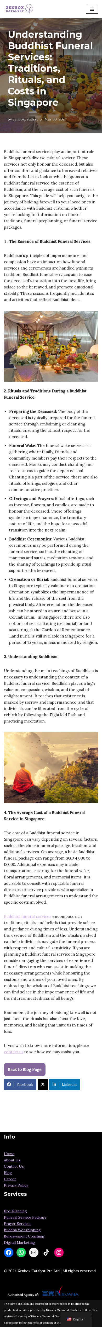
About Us (12, 1160)
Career (10, 1179)
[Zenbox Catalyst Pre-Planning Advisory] (19, 9)
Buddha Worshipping (22, 1230)
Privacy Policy (16, 1185)
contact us (13, 1051)
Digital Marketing (19, 1242)
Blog (8, 1172)
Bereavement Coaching (24, 1236)
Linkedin (69, 1084)
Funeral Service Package (25, 1217)
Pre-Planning (15, 1211)
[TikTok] (46, 1252)
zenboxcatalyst (25, 119)
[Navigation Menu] (92, 9)
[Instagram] (59, 1252)
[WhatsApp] (21, 1252)
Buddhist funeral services (27, 916)
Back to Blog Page (25, 1069)
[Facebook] (8, 1252)
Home (9, 1153)
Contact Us (14, 1166)
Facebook (24, 1084)
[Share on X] (43, 1084)
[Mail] (33, 1252)
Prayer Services (17, 1223)
